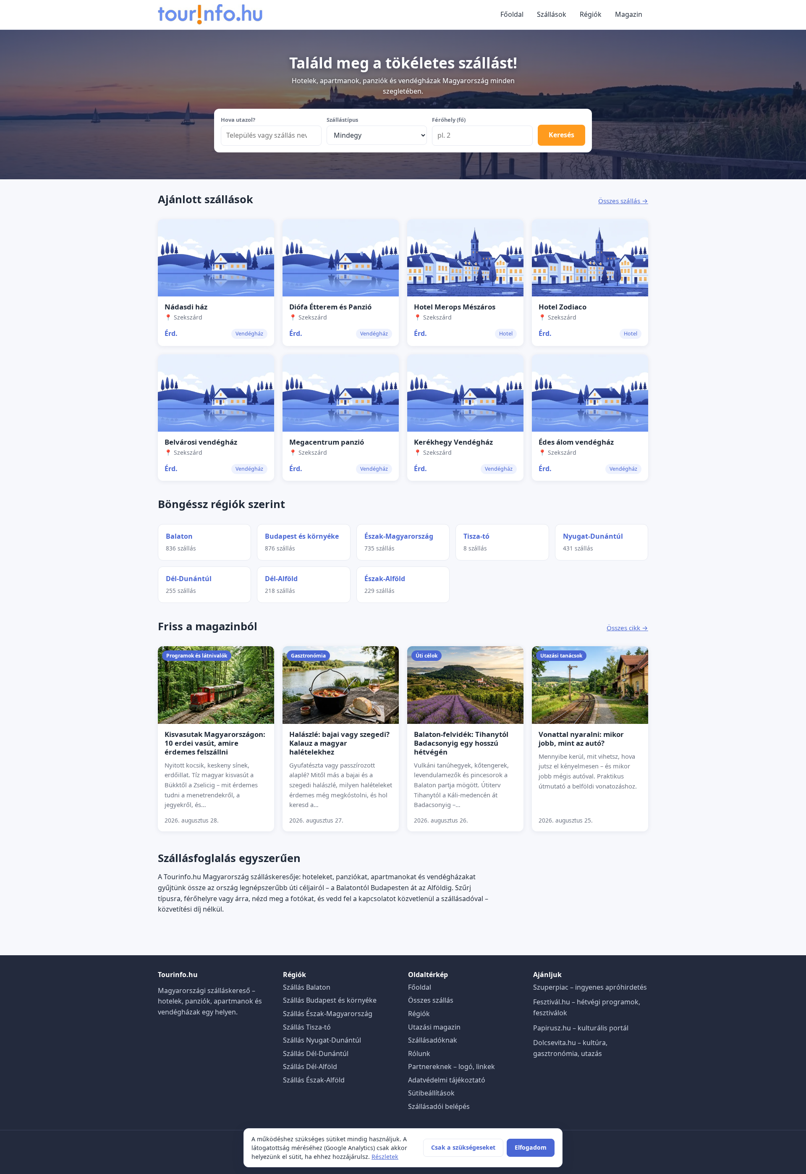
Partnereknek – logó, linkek (451, 1066)
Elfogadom (531, 1147)
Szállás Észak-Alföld (314, 1080)
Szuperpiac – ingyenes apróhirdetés (590, 987)
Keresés (561, 134)
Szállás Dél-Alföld (310, 1066)
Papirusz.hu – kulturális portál (580, 1027)
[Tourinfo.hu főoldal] (210, 14)
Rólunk (419, 1053)
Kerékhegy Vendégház (453, 442)
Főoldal (511, 14)
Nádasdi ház (186, 307)
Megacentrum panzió (326, 442)
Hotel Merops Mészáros (454, 307)
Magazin (628, 14)
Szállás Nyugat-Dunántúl (322, 1040)
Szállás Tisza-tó (307, 1027)
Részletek (385, 1157)
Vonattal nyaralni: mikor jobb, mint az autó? (581, 738)
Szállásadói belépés (439, 1106)
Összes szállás (430, 1000)
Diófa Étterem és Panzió (330, 307)
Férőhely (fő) (449, 119)
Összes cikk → (627, 628)
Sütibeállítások (431, 1093)
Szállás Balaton (306, 987)
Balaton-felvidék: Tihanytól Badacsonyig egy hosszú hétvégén (461, 743)
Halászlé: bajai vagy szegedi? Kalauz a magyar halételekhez (339, 743)
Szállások (551, 14)
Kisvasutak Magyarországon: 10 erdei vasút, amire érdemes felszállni (215, 743)
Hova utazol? (238, 119)
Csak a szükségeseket (463, 1147)
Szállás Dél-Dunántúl (315, 1053)
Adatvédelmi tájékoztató (446, 1080)
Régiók (591, 14)
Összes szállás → (623, 201)
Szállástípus (342, 119)
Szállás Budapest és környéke (330, 1000)
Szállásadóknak (432, 1040)
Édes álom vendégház (576, 442)
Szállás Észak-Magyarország (327, 1013)
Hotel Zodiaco (562, 307)
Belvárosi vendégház (201, 442)
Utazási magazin (434, 1027)
